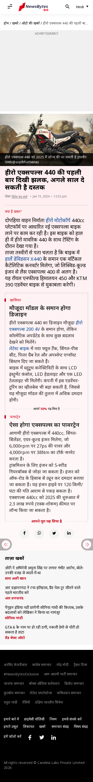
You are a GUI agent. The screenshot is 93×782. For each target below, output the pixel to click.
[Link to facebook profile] (30, 737)
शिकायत (28, 726)
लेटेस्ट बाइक (19, 348)
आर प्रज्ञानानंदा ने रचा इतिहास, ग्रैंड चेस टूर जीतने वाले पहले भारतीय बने (42, 590)
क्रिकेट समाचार (74, 683)
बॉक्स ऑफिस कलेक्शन (44, 683)
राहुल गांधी (10, 702)
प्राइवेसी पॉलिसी (34, 719)
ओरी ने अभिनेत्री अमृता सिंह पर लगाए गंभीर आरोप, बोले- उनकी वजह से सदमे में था (44, 571)
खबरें (15, 23)
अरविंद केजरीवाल (15, 664)
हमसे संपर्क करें (72, 719)
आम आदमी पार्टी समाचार (60, 674)
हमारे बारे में (11, 719)
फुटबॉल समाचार (14, 692)
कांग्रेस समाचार (41, 664)
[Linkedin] (69, 534)
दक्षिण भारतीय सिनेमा (49, 702)
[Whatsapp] (39, 534)
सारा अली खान (15, 578)
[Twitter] (54, 534)
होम (6, 23)
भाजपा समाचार (14, 683)
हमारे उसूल (11, 726)
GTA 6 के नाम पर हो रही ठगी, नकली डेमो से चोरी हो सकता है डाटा (42, 630)
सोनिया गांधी (14, 618)
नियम (53, 719)
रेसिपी (26, 702)
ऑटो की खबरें (31, 23)
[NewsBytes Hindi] (33, 7)
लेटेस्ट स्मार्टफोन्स (41, 692)
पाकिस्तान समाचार (69, 692)
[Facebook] (24, 534)
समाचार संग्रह (60, 726)
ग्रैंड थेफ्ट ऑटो (15, 638)
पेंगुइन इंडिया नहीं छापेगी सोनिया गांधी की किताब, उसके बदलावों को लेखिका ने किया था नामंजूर (44, 610)
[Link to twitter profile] (42, 737)
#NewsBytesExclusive (21, 674)
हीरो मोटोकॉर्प (58, 220)
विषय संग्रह (81, 726)
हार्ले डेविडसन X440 (23, 259)
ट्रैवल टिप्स (80, 664)
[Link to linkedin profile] (54, 737)
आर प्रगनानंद (14, 598)
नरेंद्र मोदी (62, 664)
